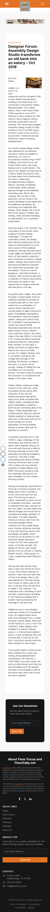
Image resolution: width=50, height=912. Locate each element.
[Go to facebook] (19, 798)
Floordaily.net (18, 784)
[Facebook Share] (3, 448)
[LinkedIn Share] (3, 459)
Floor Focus (14, 43)
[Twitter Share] (3, 454)
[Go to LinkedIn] (30, 798)
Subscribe (17, 731)
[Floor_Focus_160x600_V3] (25, 21)
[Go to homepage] (25, 6)
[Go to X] (25, 798)
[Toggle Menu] (7, 4)
